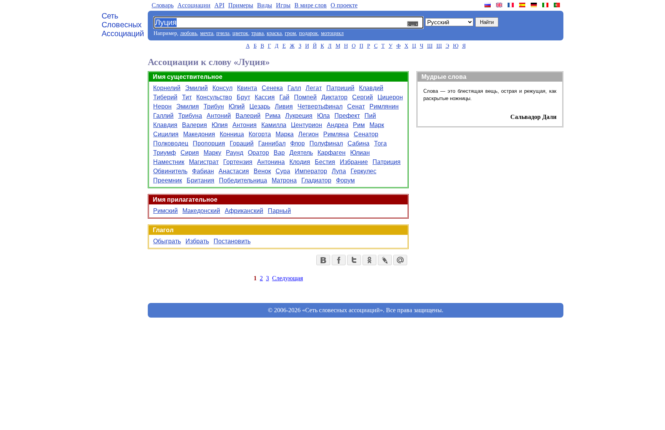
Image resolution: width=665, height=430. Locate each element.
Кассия (265, 97)
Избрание (354, 162)
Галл (294, 88)
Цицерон (390, 97)
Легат (314, 88)
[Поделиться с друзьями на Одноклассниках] (369, 260)
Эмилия (187, 106)
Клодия (299, 162)
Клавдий (371, 88)
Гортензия (237, 162)
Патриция (387, 162)
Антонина (271, 162)
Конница (232, 134)
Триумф (164, 152)
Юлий (237, 106)
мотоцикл (332, 33)
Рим (359, 125)
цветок (240, 33)
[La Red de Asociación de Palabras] (523, 5)
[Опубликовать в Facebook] (339, 260)
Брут (243, 97)
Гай (284, 97)
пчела (222, 33)
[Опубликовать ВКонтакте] (323, 260)
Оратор (258, 152)
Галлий (163, 115)
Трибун (214, 106)
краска (274, 33)
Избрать (197, 241)
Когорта (260, 134)
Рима (273, 115)
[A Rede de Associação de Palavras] (557, 5)
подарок (308, 33)
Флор (297, 143)
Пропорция (209, 143)
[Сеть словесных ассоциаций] (488, 5)
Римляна (336, 134)
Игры (283, 5)
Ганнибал (272, 143)
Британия (200, 180)
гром (290, 33)
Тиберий (165, 97)
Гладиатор (316, 180)
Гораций (242, 143)
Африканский (244, 210)
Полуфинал (326, 143)
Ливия (284, 106)
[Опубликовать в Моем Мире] (400, 260)
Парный (279, 210)
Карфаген (331, 152)
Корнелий (166, 88)
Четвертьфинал (320, 106)
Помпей (305, 97)
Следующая (287, 278)
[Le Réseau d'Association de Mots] (511, 5)
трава (257, 33)
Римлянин (384, 106)
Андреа (337, 125)
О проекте (344, 5)
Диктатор (334, 97)
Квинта (247, 88)
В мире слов (310, 5)
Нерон (162, 106)
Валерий (248, 115)
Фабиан (203, 171)
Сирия (189, 152)
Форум (345, 180)
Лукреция (298, 115)
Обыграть (167, 241)
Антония (244, 125)
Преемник (167, 180)
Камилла (273, 125)
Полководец (170, 143)
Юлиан (360, 152)
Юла (323, 115)
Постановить (232, 241)
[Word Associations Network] (500, 5)
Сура (283, 171)
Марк (376, 125)
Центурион (306, 125)
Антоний (219, 115)
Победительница (243, 180)
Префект (347, 115)
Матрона (284, 180)
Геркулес (363, 171)
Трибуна (190, 115)
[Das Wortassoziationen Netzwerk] (534, 5)
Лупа (339, 171)
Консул (222, 88)
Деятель (301, 152)
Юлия (220, 125)
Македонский (201, 210)
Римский (165, 210)
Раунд (234, 152)
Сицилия (166, 134)
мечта (206, 33)
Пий (370, 115)
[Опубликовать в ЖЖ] (385, 260)
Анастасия (234, 171)
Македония (199, 134)
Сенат (356, 106)
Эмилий (196, 88)
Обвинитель (170, 171)
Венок (262, 171)
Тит (187, 97)
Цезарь (259, 106)
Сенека (272, 88)
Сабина (358, 143)
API (219, 5)
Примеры (240, 5)
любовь (188, 33)
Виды (264, 5)
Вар (279, 152)
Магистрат (204, 162)
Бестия (325, 162)
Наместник (168, 162)
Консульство (214, 97)
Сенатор (366, 134)
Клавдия (165, 125)
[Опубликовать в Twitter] (354, 260)
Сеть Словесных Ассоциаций (123, 25)
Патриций (340, 88)
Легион (308, 134)
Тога (380, 143)
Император (311, 171)
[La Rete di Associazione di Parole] (546, 5)
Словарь (163, 5)
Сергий (362, 97)
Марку (212, 152)
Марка (285, 134)
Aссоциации (194, 5)
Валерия (194, 125)
